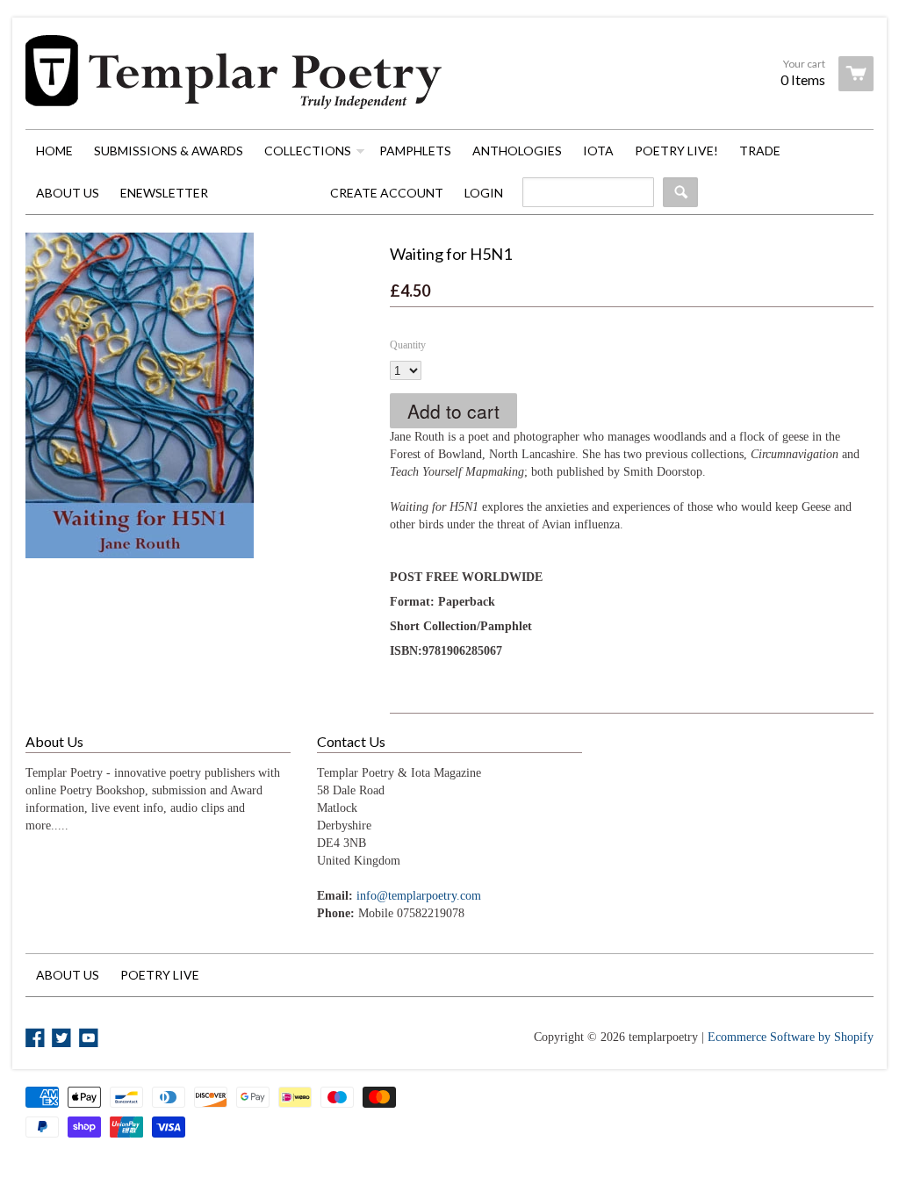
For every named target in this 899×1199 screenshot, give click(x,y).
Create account (386, 192)
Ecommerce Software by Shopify (791, 1037)
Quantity (408, 345)
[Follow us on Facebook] (36, 1039)
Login (483, 192)
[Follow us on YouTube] (90, 1039)
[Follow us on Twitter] (63, 1039)
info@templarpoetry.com (418, 895)
